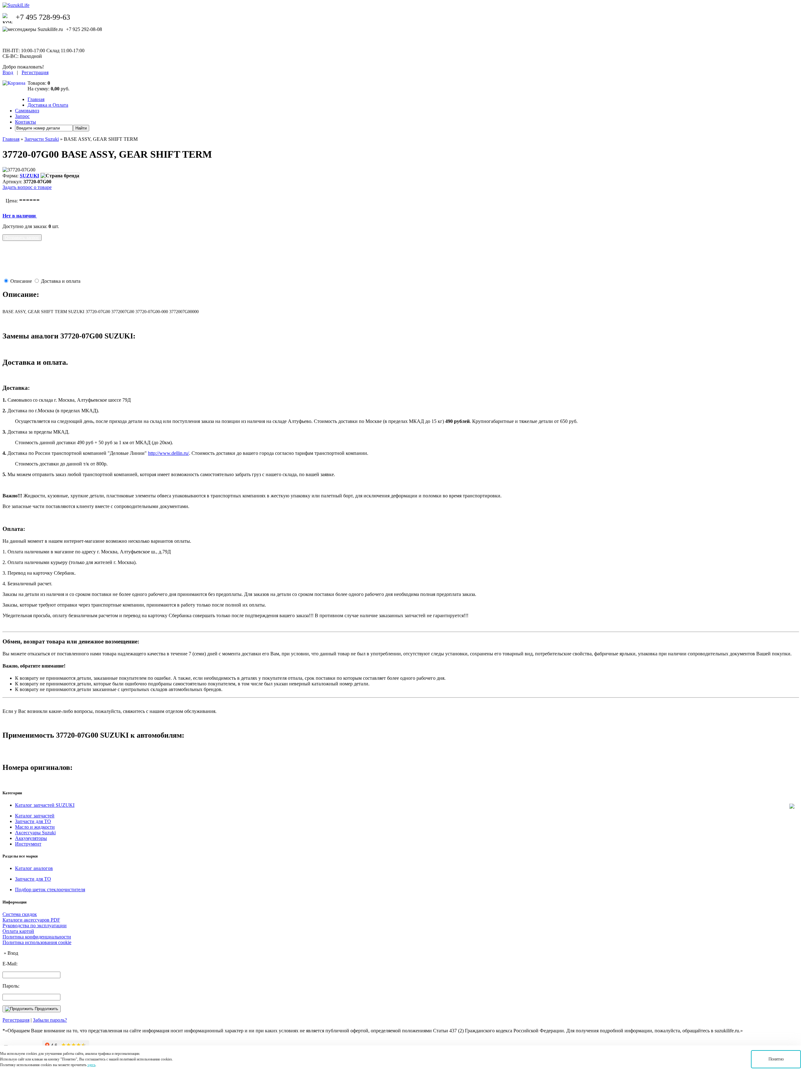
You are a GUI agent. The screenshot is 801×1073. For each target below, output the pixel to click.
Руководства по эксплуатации (35, 925)
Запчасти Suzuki (41, 139)
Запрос (22, 116)
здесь (91, 1065)
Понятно (776, 1059)
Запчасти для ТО (33, 821)
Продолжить (45, 1008)
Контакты (25, 122)
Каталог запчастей (34, 815)
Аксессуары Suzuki (35, 832)
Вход (8, 72)
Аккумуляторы (31, 838)
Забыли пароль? (50, 1020)
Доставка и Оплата (48, 105)
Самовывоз (27, 110)
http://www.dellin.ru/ (168, 453)
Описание (21, 281)
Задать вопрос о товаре (27, 187)
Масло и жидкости (35, 827)
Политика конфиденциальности (37, 936)
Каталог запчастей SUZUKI (44, 805)
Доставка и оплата (60, 281)
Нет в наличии (20, 215)
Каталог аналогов (34, 868)
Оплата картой (18, 931)
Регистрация (35, 72)
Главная (36, 99)
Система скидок (20, 914)
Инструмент (28, 844)
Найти (81, 128)
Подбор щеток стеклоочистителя (50, 889)
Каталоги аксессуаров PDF (31, 920)
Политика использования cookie (37, 942)
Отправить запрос (22, 237)
